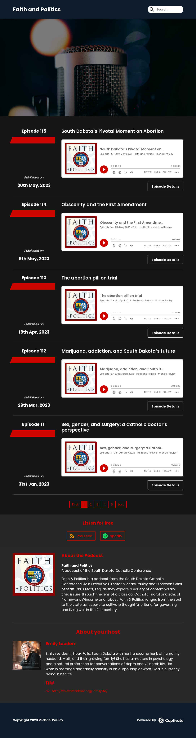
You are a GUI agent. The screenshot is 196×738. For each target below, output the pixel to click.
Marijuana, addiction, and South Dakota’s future (118, 351)
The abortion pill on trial (89, 278)
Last (121, 504)
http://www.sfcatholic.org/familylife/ (79, 691)
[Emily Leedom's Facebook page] (47, 683)
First (75, 504)
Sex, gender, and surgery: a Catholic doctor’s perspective (114, 427)
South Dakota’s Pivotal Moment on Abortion (112, 131)
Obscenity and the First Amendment (104, 204)
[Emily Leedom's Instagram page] (52, 683)
